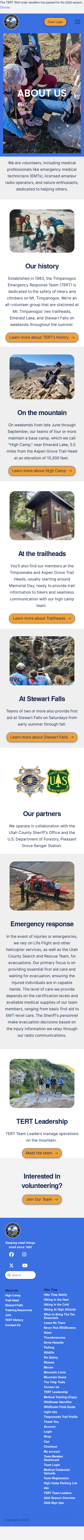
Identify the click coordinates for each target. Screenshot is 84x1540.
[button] (77, 21)
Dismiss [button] (5, 7)
